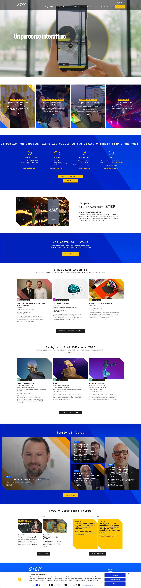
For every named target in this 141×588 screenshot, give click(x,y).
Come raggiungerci (84, 168)
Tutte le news (43, 553)
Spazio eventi (80, 7)
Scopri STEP (49, 7)
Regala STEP (70, 181)
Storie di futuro (107, 7)
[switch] (51, 585)
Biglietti (120, 7)
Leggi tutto (70, 495)
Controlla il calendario (29, 168)
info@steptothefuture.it (111, 168)
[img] (21, 6)
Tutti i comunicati (97, 553)
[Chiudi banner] (128, 573)
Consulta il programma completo (70, 331)
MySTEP (119, 3)
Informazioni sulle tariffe (57, 168)
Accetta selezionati (115, 579)
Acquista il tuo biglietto (70, 176)
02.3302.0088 (119, 162)
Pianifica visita (93, 7)
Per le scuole (68, 7)
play (70, 45)
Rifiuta (115, 583)
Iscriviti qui (70, 254)
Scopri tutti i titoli (70, 412)
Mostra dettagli (87, 585)
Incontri (58, 7)
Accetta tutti (115, 575)
